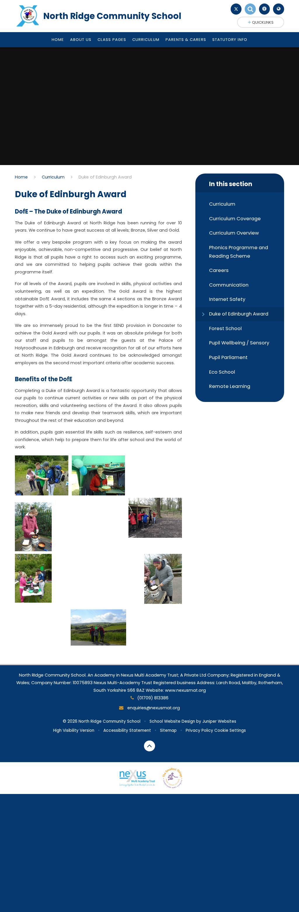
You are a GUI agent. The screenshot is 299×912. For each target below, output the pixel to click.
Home (21, 177)
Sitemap (168, 730)
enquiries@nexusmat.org (153, 708)
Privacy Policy (199, 730)
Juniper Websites (219, 721)
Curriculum (53, 177)
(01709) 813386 (152, 698)
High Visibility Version (73, 730)
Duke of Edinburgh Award (105, 177)
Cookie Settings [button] (230, 730)
